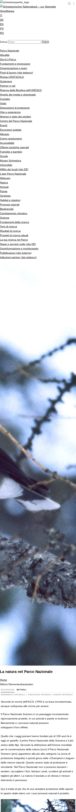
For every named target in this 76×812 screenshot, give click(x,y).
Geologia (5, 195)
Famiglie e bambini (11, 151)
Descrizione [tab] (8, 690)
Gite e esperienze (10, 112)
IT (1, 15)
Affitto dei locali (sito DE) (14, 169)
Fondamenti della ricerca (14, 222)
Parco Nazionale (9, 50)
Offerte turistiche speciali (14, 147)
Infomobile (6, 164)
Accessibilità (7, 142)
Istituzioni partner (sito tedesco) (18, 257)
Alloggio (4, 134)
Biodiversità (6, 208)
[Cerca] (0, 38)
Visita (3, 103)
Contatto (5, 98)
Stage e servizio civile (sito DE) (18, 244)
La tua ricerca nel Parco (14, 239)
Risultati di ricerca (10, 230)
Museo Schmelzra (10, 160)
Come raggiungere (11, 138)
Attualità (4, 55)
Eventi (3, 125)
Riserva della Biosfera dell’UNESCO (21, 90)
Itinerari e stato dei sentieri (15, 116)
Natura (4, 182)
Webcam (5, 178)
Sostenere (6, 81)
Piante (3, 191)
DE (2, 19)
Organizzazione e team (13, 68)
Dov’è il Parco (8, 59)
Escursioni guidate (10, 129)
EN (2, 24)
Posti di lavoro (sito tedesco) (16, 72)
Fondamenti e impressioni (15, 63)
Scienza (4, 217)
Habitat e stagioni (10, 200)
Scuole (4, 156)
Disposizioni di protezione (15, 107)
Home (3, 679)
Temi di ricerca (8, 226)
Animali (4, 186)
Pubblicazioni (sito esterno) (16, 252)
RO (2, 33)
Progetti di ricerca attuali (14, 235)
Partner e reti (7, 85)
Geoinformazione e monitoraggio (19, 248)
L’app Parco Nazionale (13, 173)
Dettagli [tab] (21, 690)
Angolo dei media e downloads (18, 94)
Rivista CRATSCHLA (12, 77)
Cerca (3, 41)
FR (2, 28)
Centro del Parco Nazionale (16, 120)
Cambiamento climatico (13, 213)
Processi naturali (9, 204)
